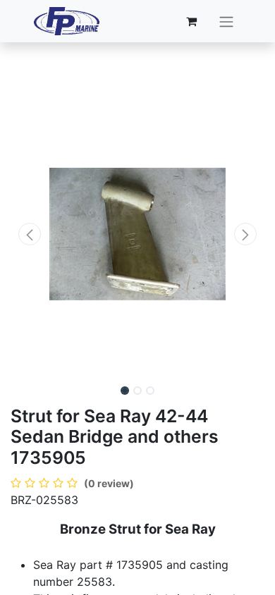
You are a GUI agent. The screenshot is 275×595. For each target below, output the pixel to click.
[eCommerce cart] (192, 21)
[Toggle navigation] (226, 21)
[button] (30, 234)
